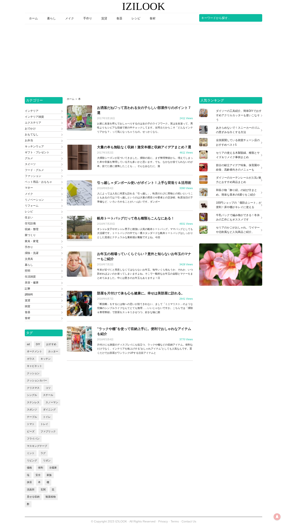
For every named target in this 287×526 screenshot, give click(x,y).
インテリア (31, 110)
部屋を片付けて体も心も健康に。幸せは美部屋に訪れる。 (140, 293)
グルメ (29, 158)
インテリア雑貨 (34, 116)
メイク (29, 193)
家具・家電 (31, 241)
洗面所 (30, 489)
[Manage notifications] (277, 516)
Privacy (163, 521)
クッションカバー (37, 380)
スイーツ (30, 164)
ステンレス (33, 402)
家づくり (30, 235)
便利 (40, 467)
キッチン (46, 358)
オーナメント (34, 351)
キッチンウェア (34, 146)
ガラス (30, 358)
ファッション (33, 176)
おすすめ (51, 344)
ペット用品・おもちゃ (38, 181)
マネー (29, 187)
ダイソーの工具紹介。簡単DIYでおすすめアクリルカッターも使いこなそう (239, 115)
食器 (27, 312)
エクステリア (33, 122)
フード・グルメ (34, 170)
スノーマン (52, 402)
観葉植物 (51, 496)
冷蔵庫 (53, 467)
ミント (30, 453)
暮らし (29, 264)
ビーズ (30, 431)
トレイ (44, 424)
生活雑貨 (30, 276)
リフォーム (31, 205)
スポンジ (32, 409)
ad (28, 344)
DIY (38, 344)
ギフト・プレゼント (37, 152)
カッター (53, 351)
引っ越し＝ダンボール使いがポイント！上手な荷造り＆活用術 (144, 182)
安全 (38, 475)
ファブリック (48, 431)
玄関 (43, 489)
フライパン (33, 438)
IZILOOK (143, 6)
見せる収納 (33, 496)
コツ (48, 387)
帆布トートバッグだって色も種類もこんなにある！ (135, 218)
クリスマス (33, 387)
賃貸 (27, 300)
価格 (29, 467)
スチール (48, 395)
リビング (32, 460)
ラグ (43, 453)
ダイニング (49, 409)
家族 (49, 475)
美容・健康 (31, 282)
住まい (29, 217)
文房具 (29, 258)
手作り (29, 247)
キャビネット (34, 365)
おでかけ (30, 128)
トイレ (47, 416)
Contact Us (189, 521)
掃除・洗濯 (31, 253)
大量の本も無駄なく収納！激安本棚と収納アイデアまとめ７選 (144, 147)
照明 (27, 270)
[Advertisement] (143, 59)
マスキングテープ (37, 446)
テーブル (32, 416)
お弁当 (29, 140)
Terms (175, 521)
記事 (27, 288)
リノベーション (34, 199)
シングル (32, 395)
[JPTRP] (230, 284)
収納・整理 (31, 229)
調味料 (29, 294)
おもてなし (31, 134)
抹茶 (29, 482)
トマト (30, 424)
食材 (27, 318)
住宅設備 (30, 223)
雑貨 (27, 306)
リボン (47, 460)
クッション (33, 373)
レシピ (29, 211)
